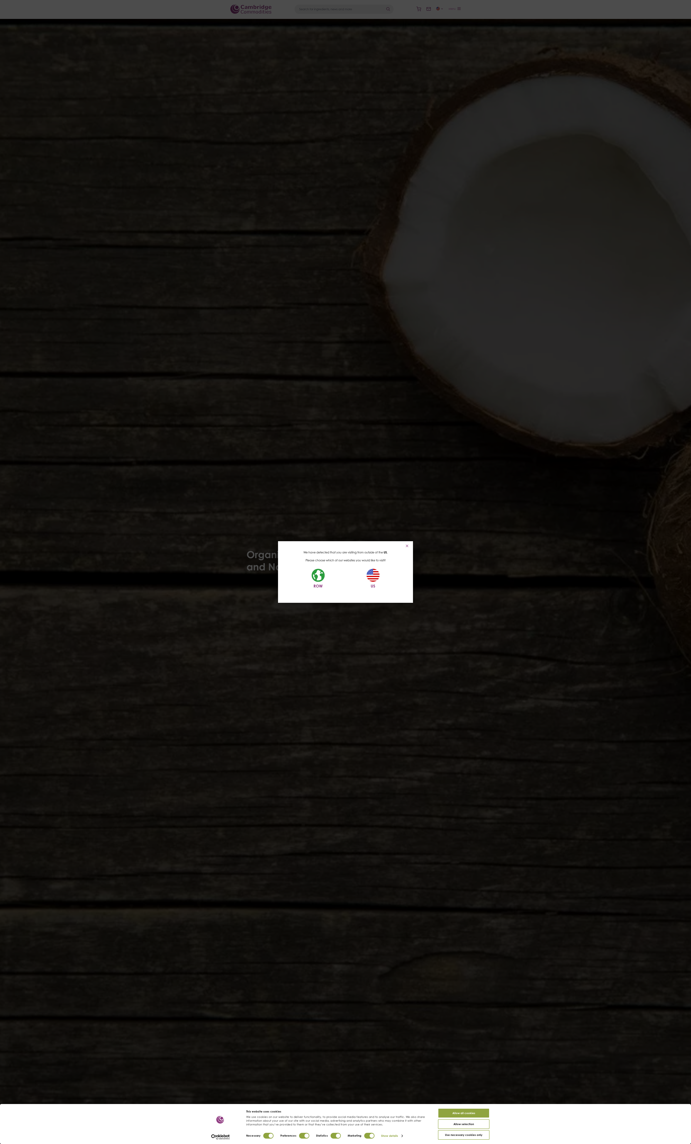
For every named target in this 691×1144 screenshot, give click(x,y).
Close (407, 546)
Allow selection (463, 1124)
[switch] (304, 1136)
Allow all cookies (463, 1113)
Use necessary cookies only (463, 1135)
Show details (389, 1136)
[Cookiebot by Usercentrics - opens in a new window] (220, 1137)
